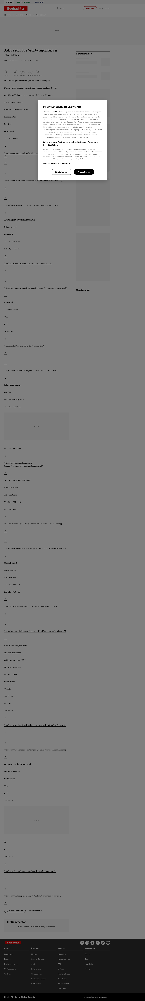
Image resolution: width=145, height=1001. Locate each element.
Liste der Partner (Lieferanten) (56, 163)
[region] (72, 140)
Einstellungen (61, 172)
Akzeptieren (84, 172)
